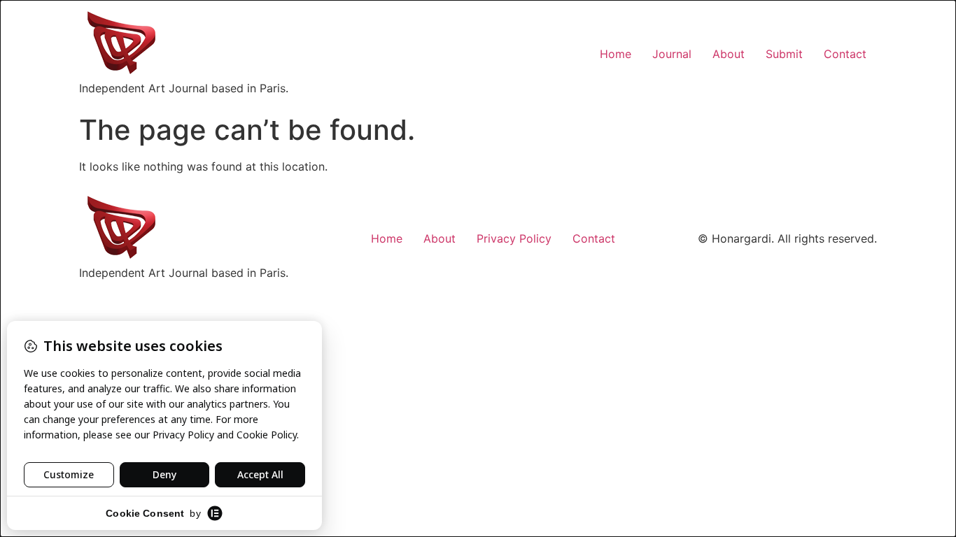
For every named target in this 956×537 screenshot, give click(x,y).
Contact (845, 54)
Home (615, 54)
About (728, 54)
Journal (671, 54)
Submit (784, 54)
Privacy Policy (514, 238)
